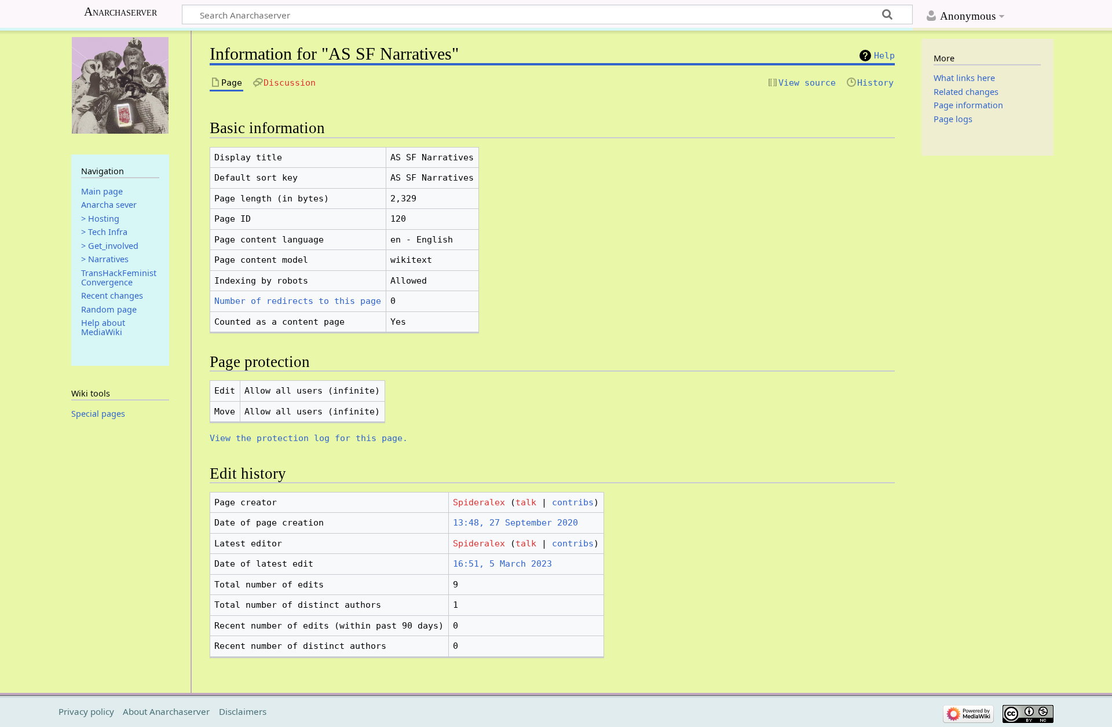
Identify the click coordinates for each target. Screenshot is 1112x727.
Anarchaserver (120, 11)
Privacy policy (86, 711)
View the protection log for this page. (309, 438)
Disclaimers (242, 711)
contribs (573, 502)
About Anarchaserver (166, 711)
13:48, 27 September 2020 (515, 522)
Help (884, 55)
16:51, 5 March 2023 (502, 564)
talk (525, 502)
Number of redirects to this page (297, 301)
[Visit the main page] (120, 85)
